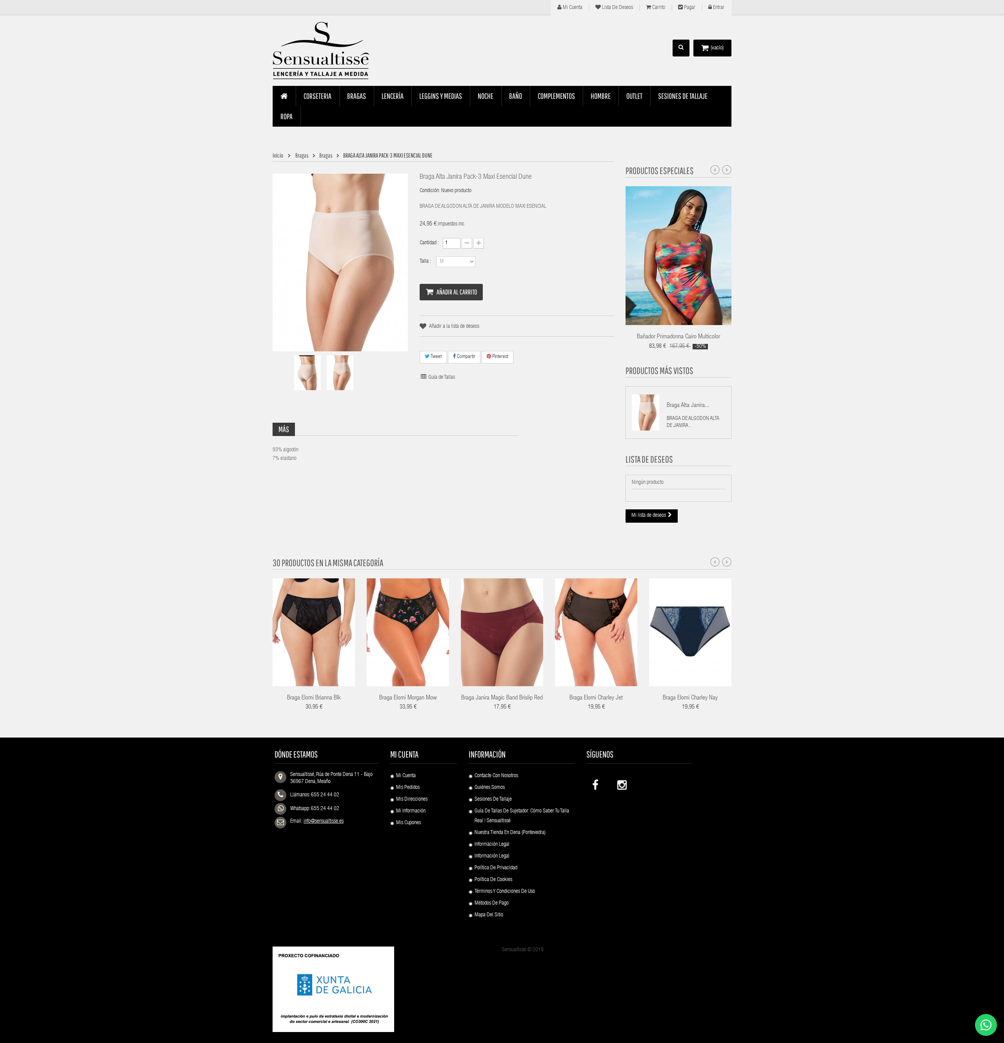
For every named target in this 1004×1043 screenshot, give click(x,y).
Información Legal (492, 844)
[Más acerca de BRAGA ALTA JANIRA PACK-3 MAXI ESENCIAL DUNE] (645, 412)
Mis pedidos (408, 787)
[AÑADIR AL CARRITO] (583, 621)
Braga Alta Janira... (688, 406)
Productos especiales (660, 170)
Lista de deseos (617, 8)
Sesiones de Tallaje (493, 799)
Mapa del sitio (489, 915)
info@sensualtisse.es (324, 821)
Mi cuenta (572, 8)
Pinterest (499, 357)
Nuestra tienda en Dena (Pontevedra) (510, 833)
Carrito (658, 8)
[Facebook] (596, 783)
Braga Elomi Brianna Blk (314, 698)
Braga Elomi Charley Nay (690, 698)
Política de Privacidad (496, 868)
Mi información (411, 811)
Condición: (430, 191)
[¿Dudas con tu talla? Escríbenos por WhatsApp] (986, 1025)
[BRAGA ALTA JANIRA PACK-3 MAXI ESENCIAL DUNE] (307, 372)
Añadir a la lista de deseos (454, 326)
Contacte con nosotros (496, 776)
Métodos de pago (492, 903)
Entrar (718, 8)
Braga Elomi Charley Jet (596, 698)
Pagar (689, 8)
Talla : (426, 261)
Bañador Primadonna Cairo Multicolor (678, 337)
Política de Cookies (493, 880)
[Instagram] (621, 783)
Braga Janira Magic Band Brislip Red (502, 698)
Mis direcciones (411, 799)
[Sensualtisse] (325, 51)
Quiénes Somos (490, 787)
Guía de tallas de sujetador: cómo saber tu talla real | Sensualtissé (522, 816)
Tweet (435, 357)
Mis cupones (408, 823)
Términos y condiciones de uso (505, 891)
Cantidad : (429, 243)
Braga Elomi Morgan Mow (408, 698)
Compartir (465, 357)
